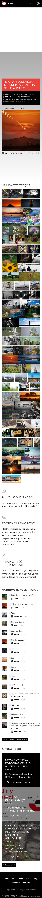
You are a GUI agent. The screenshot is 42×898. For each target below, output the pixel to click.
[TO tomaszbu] (35, 368)
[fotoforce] (22, 405)
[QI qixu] (30, 340)
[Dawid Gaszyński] (30, 221)
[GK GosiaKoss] (12, 193)
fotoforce (17, 732)
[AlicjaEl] (9, 423)
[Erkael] (11, 469)
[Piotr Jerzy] (36, 258)
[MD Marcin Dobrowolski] (8, 405)
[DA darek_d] (32, 239)
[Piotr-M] (31, 193)
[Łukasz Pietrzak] (18, 350)
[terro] (34, 377)
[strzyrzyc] (11, 221)
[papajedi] (34, 285)
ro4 (5, 153)
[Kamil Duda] (17, 239)
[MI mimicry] (5, 239)
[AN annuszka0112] (9, 249)
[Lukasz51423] (29, 276)
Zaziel (16, 598)
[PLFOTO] (8, 4)
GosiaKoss (18, 616)
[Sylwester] (25, 442)
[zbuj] (11, 203)
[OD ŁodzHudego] (24, 258)
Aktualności (11, 749)
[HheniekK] (23, 249)
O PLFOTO (10, 879)
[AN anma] (10, 267)
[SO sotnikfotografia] (23, 423)
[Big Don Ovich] (31, 414)
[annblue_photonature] (6, 313)
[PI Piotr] (31, 212)
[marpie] (11, 340)
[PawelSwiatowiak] (30, 396)
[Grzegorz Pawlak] (35, 405)
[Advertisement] (21, 29)
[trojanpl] (17, 313)
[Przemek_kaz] (35, 423)
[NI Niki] (31, 350)
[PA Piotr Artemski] (10, 322)
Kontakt (26, 882)
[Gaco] (34, 249)
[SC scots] (21, 295)
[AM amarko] (11, 396)
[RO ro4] (10, 359)
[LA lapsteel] (7, 230)
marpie (16, 634)
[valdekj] (29, 359)
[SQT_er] (30, 203)
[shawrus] (29, 322)
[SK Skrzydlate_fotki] (10, 386)
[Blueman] (12, 414)
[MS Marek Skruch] (9, 258)
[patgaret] (37, 442)
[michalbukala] (26, 368)
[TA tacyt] (8, 285)
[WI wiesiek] (10, 276)
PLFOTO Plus (23, 879)
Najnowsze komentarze (20, 589)
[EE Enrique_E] (8, 377)
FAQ (35, 879)
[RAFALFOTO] (12, 212)
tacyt (16, 625)
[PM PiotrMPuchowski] (32, 313)
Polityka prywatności (27, 890)
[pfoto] (30, 460)
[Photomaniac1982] (11, 331)
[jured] (7, 350)
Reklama (16, 882)
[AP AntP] (16, 304)
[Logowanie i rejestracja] (38, 4)
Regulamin (10, 890)
